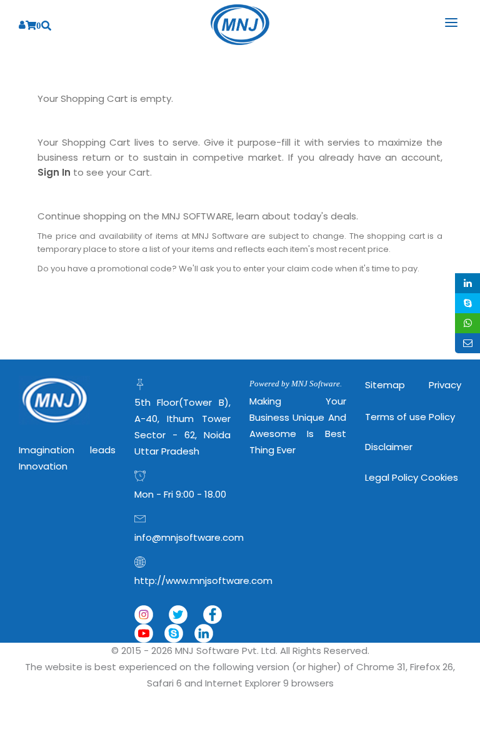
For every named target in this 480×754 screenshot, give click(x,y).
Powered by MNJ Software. (295, 383)
